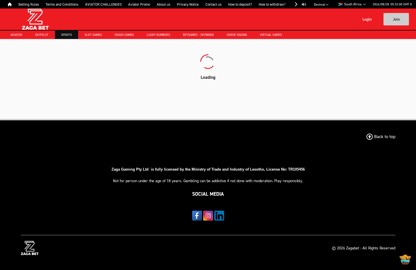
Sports (66, 35)
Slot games (93, 35)
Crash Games (124, 35)
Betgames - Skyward (198, 35)
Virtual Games (271, 35)
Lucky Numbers (158, 35)
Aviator (16, 35)
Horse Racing (237, 35)
